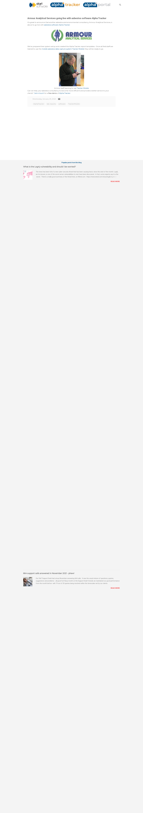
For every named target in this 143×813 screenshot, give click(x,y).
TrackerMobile (74, 104)
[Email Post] (59, 100)
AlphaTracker (38, 104)
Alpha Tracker (64, 93)
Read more (115, 181)
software (62, 104)
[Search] (120, 4)
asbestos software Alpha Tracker (57, 25)
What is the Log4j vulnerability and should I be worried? (49, 167)
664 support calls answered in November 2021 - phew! (48, 573)
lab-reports (51, 104)
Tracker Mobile (83, 88)
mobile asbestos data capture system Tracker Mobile (63, 49)
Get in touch (39, 93)
